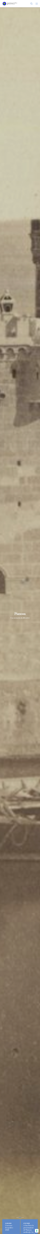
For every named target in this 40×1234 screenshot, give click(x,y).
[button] (20, 1217)
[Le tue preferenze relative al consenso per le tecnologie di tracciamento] (37, 1231)
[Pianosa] (9, 3)
